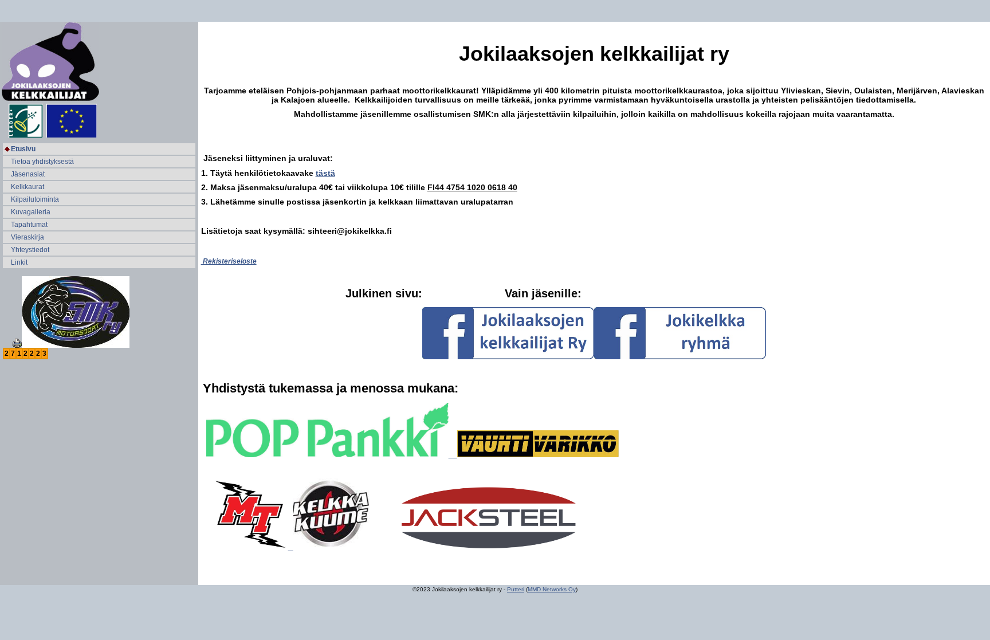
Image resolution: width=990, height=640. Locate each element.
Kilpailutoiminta (35, 199)
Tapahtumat (29, 225)
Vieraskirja (27, 237)
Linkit (19, 262)
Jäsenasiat (28, 174)
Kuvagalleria (30, 212)
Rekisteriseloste (229, 261)
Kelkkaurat (27, 187)
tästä (325, 173)
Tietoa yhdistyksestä (42, 162)
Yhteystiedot (30, 250)
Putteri (515, 589)
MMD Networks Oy (552, 589)
